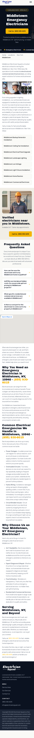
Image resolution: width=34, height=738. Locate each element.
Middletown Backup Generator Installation (15, 138)
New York (20, 55)
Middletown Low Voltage (12, 164)
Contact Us (6, 694)
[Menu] (31, 2)
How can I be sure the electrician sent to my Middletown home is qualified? (15, 272)
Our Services (6, 691)
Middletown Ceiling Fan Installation (16, 146)
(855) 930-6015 (13, 437)
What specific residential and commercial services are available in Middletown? (15, 296)
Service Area (6, 687)
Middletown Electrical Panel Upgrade (17, 152)
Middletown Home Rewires (13, 176)
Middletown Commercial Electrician (16, 182)
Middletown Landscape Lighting (15, 158)
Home (4, 55)
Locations (11, 55)
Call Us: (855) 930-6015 (17, 31)
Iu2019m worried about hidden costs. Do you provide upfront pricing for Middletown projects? (15, 284)
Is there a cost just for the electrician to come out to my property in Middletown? (15, 307)
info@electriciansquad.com (11, 705)
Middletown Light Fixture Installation (17, 170)
